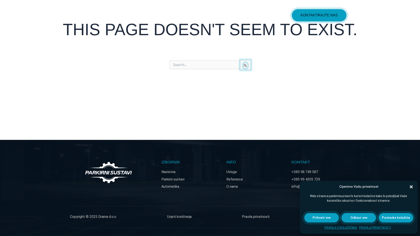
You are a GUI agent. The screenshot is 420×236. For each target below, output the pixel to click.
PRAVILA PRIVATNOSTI (375, 227)
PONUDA (193, 15)
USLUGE (223, 15)
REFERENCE (250, 15)
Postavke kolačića (396, 218)
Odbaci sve (358, 218)
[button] (411, 187)
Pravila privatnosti (256, 217)
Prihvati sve (322, 218)
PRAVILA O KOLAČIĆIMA (340, 227)
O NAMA (277, 15)
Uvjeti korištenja (179, 217)
